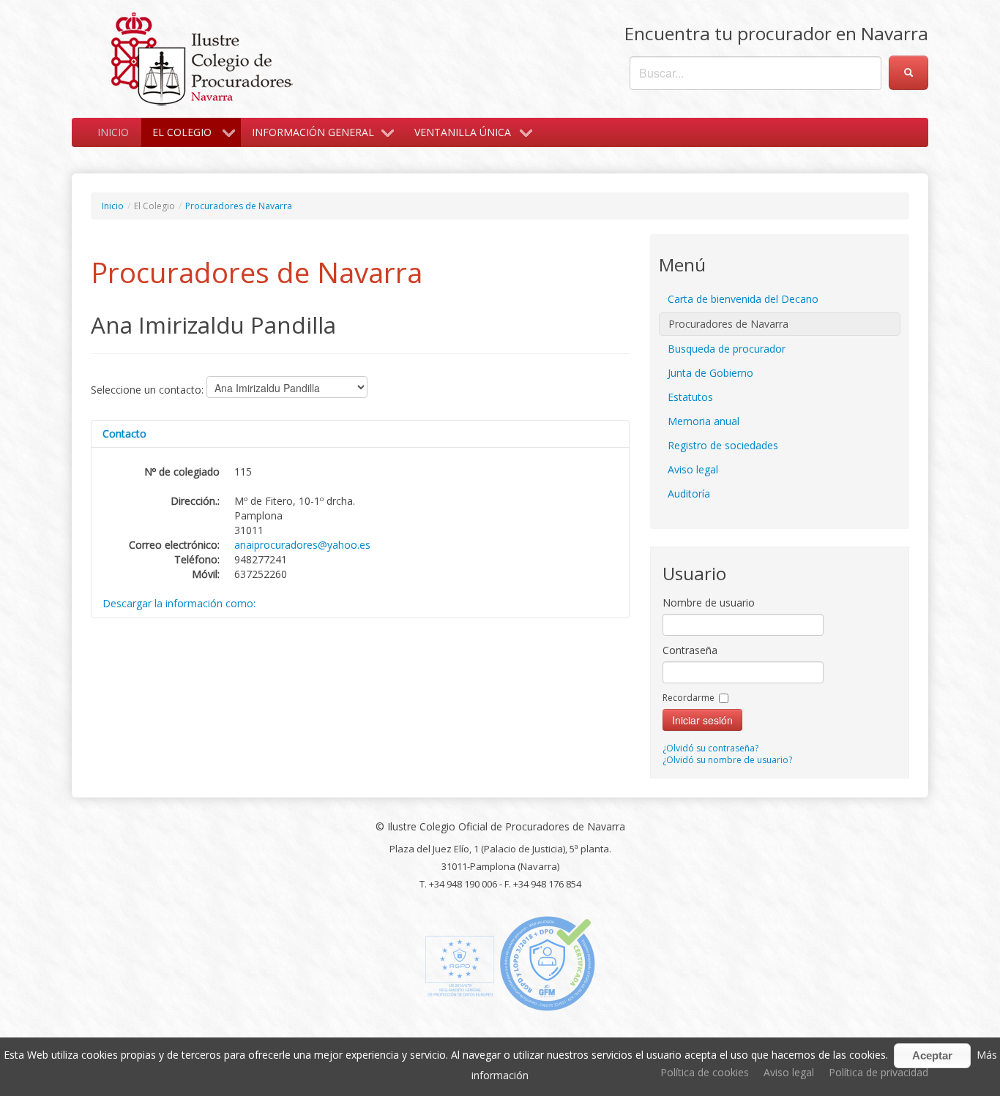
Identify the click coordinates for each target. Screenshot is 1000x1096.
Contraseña (690, 650)
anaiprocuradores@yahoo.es (302, 545)
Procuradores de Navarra (238, 206)
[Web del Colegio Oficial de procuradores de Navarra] (202, 57)
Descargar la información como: (178, 603)
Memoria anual (703, 421)
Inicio (113, 132)
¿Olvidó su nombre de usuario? (727, 760)
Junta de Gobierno (710, 373)
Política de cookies (704, 1072)
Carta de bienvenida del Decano (743, 299)
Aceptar (932, 1055)
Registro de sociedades (723, 445)
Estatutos (690, 397)
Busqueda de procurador (727, 349)
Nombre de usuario (709, 602)
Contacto (124, 433)
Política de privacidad (878, 1072)
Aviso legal (693, 469)
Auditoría (689, 493)
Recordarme (688, 697)
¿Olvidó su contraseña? (710, 748)
